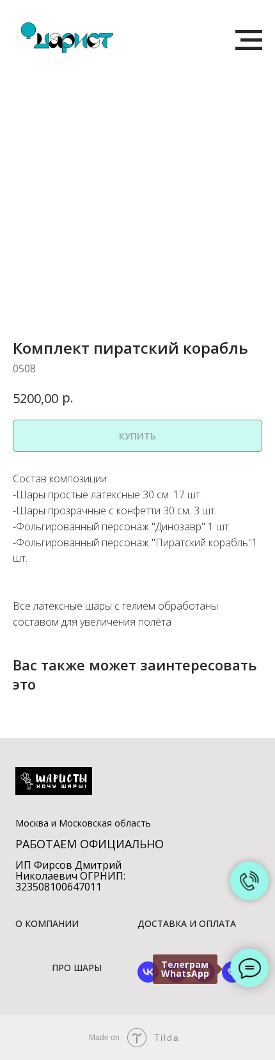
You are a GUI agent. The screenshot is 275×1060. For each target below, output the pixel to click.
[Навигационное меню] (248, 40)
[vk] (148, 979)
